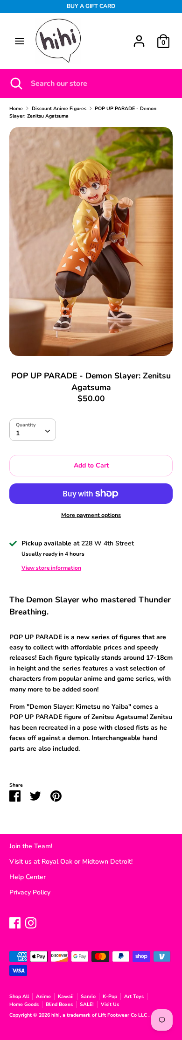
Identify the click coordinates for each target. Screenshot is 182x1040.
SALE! (87, 1004)
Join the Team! (30, 846)
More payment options (91, 515)
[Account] (139, 36)
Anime (43, 996)
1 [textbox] (18, 433)
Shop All (19, 996)
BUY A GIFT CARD (91, 6)
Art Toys (134, 996)
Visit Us (110, 1004)
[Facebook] (15, 921)
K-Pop (110, 996)
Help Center (27, 876)
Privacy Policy (29, 892)
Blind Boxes (59, 1004)
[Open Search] (15, 83)
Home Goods (24, 1004)
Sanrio (88, 996)
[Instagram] (30, 921)
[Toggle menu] (19, 41)
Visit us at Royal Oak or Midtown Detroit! (71, 861)
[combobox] (32, 430)
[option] (91, 241)
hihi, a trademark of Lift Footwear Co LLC (99, 1015)
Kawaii (66, 996)
